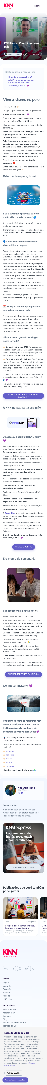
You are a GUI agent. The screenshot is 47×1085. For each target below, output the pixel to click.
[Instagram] (19, 968)
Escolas (7, 1016)
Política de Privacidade (14, 1023)
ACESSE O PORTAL (23, 547)
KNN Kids (7, 999)
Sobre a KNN (9, 1010)
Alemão (7, 993)
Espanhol (7, 986)
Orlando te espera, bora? (20, 77)
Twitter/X (10, 763)
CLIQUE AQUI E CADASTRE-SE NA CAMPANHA (23, 396)
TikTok (9, 759)
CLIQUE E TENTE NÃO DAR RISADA (23, 674)
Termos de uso (10, 1026)
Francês (7, 989)
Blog (6, 968)
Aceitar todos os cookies (15, 1080)
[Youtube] (26, 968)
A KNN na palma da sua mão (21, 80)
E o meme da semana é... (19, 83)
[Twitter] (32, 968)
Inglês (6, 983)
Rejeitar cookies (14, 1073)
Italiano (6, 996)
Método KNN (9, 1013)
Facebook (10, 766)
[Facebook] (13, 968)
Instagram (10, 751)
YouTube (10, 755)
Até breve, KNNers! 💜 (18, 86)
